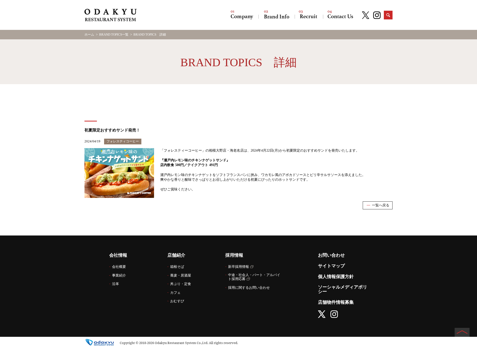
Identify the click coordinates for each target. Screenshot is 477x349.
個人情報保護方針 (336, 276)
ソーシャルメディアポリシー (342, 289)
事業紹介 (119, 275)
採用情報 (309, 15)
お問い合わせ (340, 15)
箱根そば (177, 267)
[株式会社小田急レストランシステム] (110, 16)
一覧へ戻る (380, 205)
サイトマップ (331, 266)
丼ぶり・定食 (180, 284)
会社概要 (119, 267)
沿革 (115, 284)
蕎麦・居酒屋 (180, 275)
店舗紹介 (276, 15)
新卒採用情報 (238, 267)
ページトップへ (462, 332)
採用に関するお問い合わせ (249, 288)
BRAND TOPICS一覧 (113, 34)
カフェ (175, 292)
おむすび (177, 301)
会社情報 (242, 15)
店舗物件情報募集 (336, 302)
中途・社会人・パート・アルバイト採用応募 (254, 277)
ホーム (89, 34)
